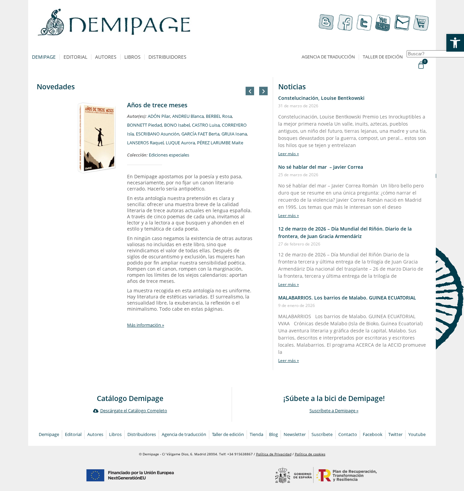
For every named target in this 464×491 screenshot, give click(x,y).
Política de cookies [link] (310, 454)
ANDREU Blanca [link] (188, 116)
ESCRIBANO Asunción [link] (157, 134)
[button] (250, 91)
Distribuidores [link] (167, 57)
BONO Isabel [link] (177, 125)
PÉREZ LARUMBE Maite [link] (220, 143)
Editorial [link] (75, 57)
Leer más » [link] (288, 154)
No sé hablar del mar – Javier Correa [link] (320, 167)
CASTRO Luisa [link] (206, 125)
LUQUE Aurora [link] (180, 143)
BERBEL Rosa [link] (219, 116)
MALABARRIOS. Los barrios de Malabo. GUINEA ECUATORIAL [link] (347, 297)
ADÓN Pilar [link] (159, 116)
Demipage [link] (44, 57)
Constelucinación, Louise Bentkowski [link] (321, 98)
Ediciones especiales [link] (169, 155)
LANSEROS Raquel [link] (145, 143)
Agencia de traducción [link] (328, 57)
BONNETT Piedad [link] (144, 125)
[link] (455, 43)
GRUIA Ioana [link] (234, 134)
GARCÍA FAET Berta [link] (200, 134)
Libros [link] (132, 57)
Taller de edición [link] (383, 57)
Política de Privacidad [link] (273, 454)
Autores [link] (106, 57)
